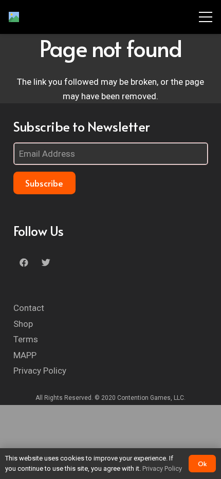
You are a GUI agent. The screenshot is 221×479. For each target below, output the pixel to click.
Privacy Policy (39, 370)
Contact (28, 308)
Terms (25, 339)
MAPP (24, 355)
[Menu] (205, 17)
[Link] (14, 17)
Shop (23, 324)
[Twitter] (46, 263)
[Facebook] (24, 263)
